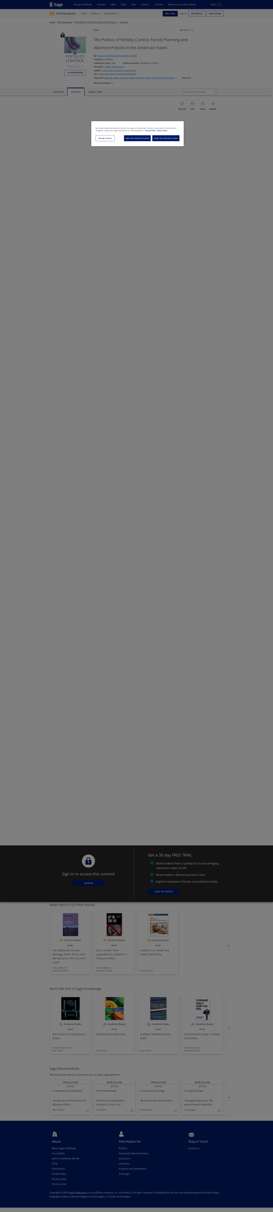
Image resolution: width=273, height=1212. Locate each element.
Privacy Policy (150, 130)
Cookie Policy (162, 130)
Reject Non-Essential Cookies (137, 138)
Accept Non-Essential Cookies (166, 138)
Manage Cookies (105, 138)
